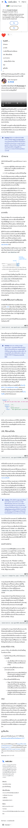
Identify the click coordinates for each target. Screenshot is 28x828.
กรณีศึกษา (4, 797)
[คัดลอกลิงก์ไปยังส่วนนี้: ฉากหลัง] (9, 213)
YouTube (4, 808)
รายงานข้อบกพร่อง (6, 784)
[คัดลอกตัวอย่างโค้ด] (27, 326)
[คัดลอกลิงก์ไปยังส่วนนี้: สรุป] (5, 699)
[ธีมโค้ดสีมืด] (25, 326)
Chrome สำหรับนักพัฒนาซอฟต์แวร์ (10, 792)
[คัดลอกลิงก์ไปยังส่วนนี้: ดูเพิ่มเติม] (9, 731)
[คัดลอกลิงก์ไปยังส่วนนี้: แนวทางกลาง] (12, 544)
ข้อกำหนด (3, 820)
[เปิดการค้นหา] (19, 2)
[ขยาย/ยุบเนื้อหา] (9, 41)
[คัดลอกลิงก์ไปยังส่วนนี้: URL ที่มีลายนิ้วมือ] (16, 431)
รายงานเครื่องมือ (5, 478)
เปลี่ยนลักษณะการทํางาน (10, 509)
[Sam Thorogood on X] (9, 82)
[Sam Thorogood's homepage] (13, 82)
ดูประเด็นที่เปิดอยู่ (6, 786)
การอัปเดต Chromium (7, 795)
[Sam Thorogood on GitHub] (11, 82)
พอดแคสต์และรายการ (7, 800)
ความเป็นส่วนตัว (10, 820)
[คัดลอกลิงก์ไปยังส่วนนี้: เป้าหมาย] (9, 156)
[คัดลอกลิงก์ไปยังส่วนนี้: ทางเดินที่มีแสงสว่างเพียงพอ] (24, 300)
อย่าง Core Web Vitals (18, 139)
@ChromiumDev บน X (7, 806)
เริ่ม (14, 28)
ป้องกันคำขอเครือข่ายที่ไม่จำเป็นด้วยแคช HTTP (12, 738)
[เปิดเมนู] (2, 2)
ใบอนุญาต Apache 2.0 (6, 747)
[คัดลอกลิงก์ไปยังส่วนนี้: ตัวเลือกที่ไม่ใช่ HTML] (16, 647)
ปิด (14, 23)
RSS (3, 813)
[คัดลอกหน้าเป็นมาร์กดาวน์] (8, 34)
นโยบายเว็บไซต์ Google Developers (13, 749)
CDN (7, 307)
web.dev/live (4, 244)
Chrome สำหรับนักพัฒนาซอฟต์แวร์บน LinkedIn (13, 811)
